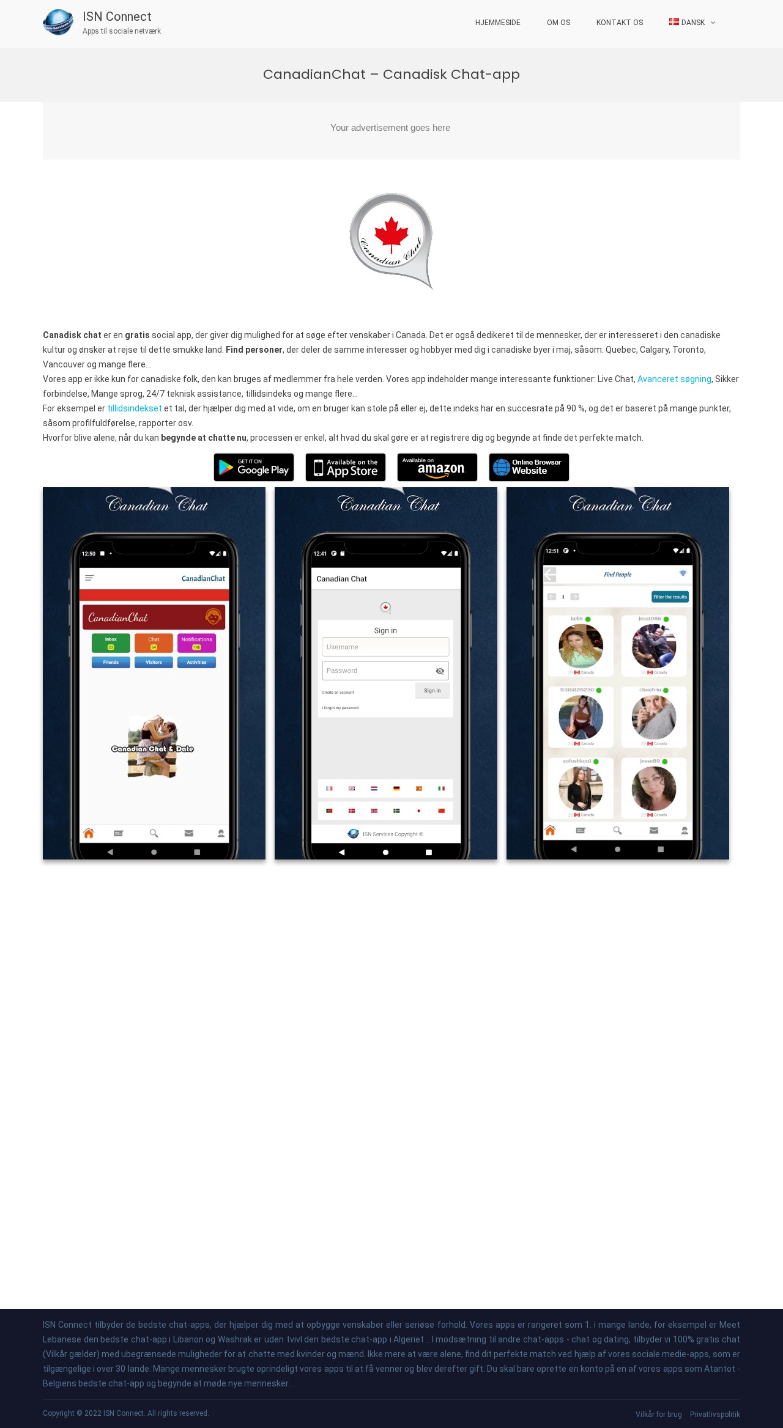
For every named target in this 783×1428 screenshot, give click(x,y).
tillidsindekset (134, 408)
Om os (558, 22)
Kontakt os (619, 22)
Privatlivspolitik (715, 1414)
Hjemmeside (498, 22)
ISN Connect (117, 16)
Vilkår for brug (659, 1414)
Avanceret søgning (674, 379)
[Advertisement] (391, 130)
